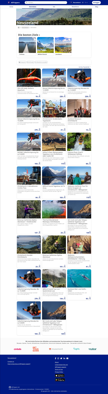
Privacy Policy (59, 372)
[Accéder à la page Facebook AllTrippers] (56, 358)
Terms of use (59, 369)
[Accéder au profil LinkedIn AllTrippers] (64, 358)
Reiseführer (75, 7)
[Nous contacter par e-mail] (68, 358)
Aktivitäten (32, 7)
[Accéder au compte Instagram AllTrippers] (58, 358)
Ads (54, 7)
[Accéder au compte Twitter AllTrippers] (61, 358)
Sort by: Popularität (84, 67)
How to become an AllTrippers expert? (19, 364)
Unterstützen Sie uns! (61, 365)
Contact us (11, 361)
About (57, 362)
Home (11, 7)
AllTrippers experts (60, 367)
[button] (96, 2)
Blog (96, 7)
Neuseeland (25, 27)
